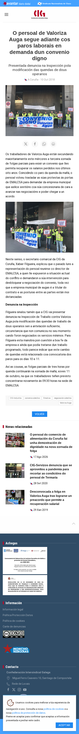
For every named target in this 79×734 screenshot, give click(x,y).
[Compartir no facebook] (35, 144)
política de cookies (54, 709)
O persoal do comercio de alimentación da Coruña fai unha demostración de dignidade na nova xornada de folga (51, 443)
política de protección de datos (28, 712)
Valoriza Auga (65, 403)
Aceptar (64, 725)
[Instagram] (19, 689)
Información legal (13, 609)
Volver (39, 414)
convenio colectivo (32, 398)
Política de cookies (14, 620)
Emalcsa (47, 398)
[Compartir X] (25, 144)
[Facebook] (8, 689)
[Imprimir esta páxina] (53, 144)
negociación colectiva (62, 398)
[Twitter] (14, 689)
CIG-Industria (15, 398)
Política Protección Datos (18, 615)
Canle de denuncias (14, 626)
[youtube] (25, 689)
